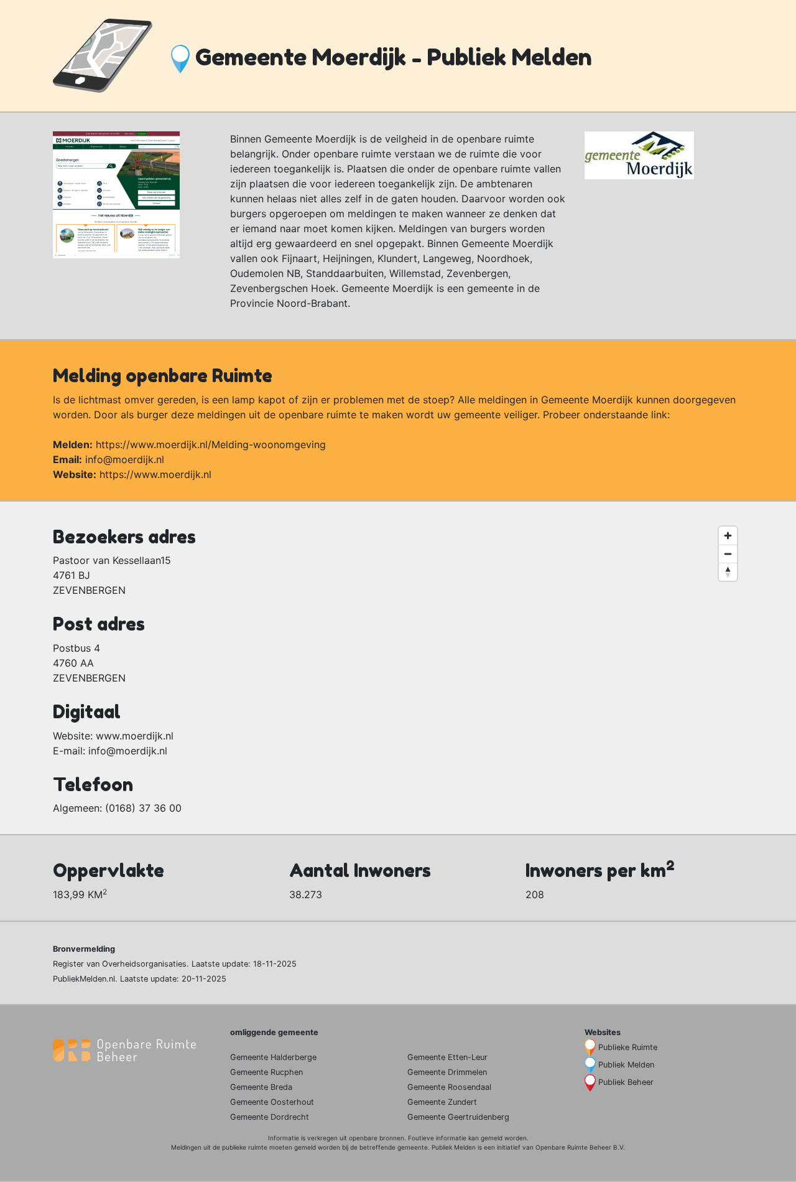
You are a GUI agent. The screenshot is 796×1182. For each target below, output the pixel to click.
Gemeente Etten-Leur (447, 1057)
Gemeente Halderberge (273, 1057)
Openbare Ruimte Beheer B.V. (580, 1147)
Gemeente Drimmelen (447, 1072)
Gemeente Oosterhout (272, 1102)
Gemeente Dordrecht (269, 1117)
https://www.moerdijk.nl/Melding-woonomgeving (211, 444)
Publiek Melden (626, 1064)
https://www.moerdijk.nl (155, 474)
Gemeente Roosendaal (449, 1087)
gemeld (491, 1138)
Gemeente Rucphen (266, 1072)
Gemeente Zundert (442, 1102)
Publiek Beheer (626, 1082)
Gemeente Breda (261, 1087)
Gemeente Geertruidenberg (458, 1117)
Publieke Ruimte (627, 1047)
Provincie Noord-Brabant (289, 303)
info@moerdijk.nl (124, 459)
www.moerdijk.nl (135, 735)
